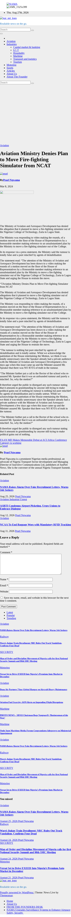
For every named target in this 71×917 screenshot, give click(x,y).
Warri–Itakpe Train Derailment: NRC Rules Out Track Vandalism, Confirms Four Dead (31, 832)
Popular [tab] (11, 615)
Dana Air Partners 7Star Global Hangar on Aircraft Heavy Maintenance (33, 689)
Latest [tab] (10, 612)
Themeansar (6, 895)
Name (4, 579)
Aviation (11, 41)
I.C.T (16, 50)
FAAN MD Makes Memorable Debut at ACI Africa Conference (33, 440)
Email (4, 585)
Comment (6, 552)
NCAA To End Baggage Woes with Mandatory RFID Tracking (35, 524)
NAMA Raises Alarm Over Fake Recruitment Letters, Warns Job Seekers (33, 630)
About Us (12, 73)
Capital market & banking (26, 47)
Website (4, 591)
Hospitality (19, 53)
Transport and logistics (25, 59)
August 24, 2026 (9, 840)
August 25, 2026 (9, 821)
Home (10, 901)
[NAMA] (12, 4)
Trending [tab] (11, 618)
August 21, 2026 (9, 877)
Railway (4, 636)
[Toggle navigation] (1, 33)
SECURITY (6, 652)
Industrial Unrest (18, 499)
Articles (11, 70)
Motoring (11, 64)
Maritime (18, 56)
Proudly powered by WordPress (17, 892)
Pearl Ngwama (11, 180)
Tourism (17, 62)
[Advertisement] (35, 114)
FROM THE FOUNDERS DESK (25, 907)
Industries (12, 44)
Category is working (10, 443)
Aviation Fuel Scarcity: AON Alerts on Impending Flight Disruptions (31, 702)
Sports (10, 67)
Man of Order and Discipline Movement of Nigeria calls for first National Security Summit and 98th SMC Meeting (34, 659)
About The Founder (17, 76)
